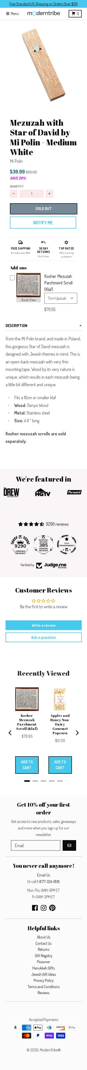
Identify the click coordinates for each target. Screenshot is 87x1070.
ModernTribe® (50, 1049)
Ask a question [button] (43, 637)
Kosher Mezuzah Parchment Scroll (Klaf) (58, 282)
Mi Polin (16, 161)
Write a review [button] (44, 625)
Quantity (16, 186)
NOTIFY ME (43, 222)
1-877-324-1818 (48, 881)
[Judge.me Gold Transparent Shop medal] (66, 544)
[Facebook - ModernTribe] (35, 908)
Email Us (43, 875)
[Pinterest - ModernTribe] (52, 908)
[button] (43, 63)
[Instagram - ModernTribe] (43, 908)
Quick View (28, 300)
